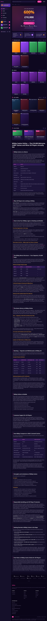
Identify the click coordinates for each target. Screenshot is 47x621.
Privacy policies (14, 612)
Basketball (25, 595)
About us (37, 592)
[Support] (7, 31)
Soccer (25, 592)
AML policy (13, 602)
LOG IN (44, 1)
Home (4, 8)
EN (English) (3, 31)
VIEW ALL (40, 40)
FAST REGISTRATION (29, 23)
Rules (24, 598)
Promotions (5, 17)
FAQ (36, 596)
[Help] (9, 31)
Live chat (37, 595)
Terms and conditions (15, 610)
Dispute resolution (14, 604)
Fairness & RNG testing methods (16, 605)
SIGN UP (39, 1)
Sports (4, 15)
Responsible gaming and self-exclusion (16, 609)
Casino (4, 10)
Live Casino (4, 13)
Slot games (13, 592)
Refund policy (14, 613)
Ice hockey (25, 596)
